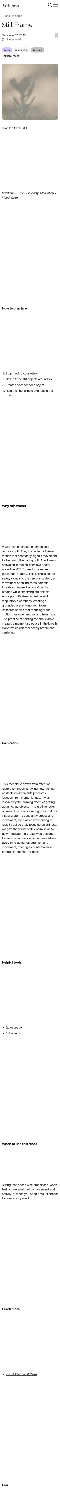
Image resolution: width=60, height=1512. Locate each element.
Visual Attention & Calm (21, 1374)
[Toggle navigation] (55, 4)
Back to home (13, 15)
